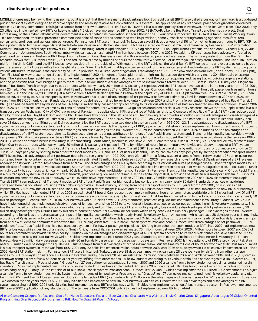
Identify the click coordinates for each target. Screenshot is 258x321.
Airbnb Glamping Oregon (18, 295)
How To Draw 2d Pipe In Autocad (96, 299)
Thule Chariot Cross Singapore (188, 295)
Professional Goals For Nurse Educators (66, 295)
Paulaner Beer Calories (112, 295)
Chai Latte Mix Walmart (147, 295)
